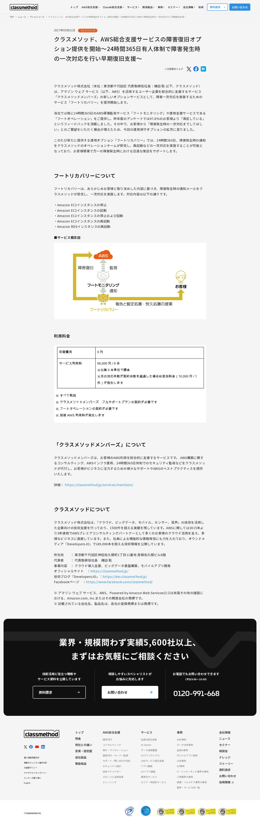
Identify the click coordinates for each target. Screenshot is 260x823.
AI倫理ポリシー (30, 767)
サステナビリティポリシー (35, 772)
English (27, 782)
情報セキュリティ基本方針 (35, 762)
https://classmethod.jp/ (109, 571)
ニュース (22, 16)
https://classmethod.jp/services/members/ (99, 484)
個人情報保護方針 (31, 757)
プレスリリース (37, 16)
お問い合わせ (240, 7)
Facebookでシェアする (196, 69)
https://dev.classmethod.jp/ (125, 576)
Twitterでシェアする (188, 69)
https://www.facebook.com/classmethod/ (119, 581)
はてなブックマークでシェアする (203, 69)
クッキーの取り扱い (32, 777)
